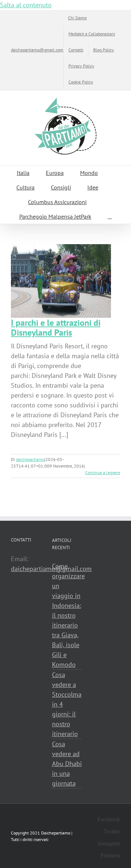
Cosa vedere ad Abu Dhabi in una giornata (67, 763)
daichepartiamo (30, 459)
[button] (110, 216)
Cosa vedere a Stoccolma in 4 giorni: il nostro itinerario (67, 704)
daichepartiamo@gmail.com (37, 49)
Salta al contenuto (26, 5)
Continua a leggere (102, 472)
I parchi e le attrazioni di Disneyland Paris (55, 327)
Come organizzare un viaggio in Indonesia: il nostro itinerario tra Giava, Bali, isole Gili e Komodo (67, 615)
